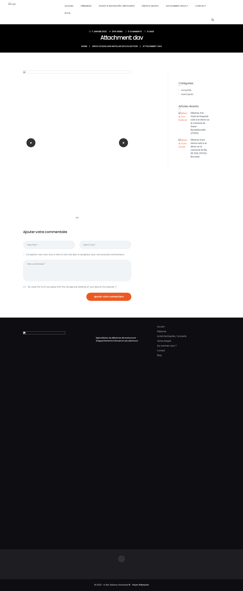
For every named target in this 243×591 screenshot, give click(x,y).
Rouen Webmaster (140, 585)
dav (30, 142)
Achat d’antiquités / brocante (171, 336)
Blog (159, 355)
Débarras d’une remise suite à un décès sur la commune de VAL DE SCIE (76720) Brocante (199, 148)
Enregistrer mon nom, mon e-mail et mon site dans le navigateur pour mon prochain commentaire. (75, 254)
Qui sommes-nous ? (166, 346)
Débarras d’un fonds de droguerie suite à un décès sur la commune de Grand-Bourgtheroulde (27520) (200, 123)
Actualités (186, 90)
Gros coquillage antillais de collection (115, 46)
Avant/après (187, 94)
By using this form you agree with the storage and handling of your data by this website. (72, 287)
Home (84, 46)
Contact (161, 350)
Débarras (161, 331)
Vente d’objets (164, 341)
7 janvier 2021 (99, 31)
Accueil (160, 326)
